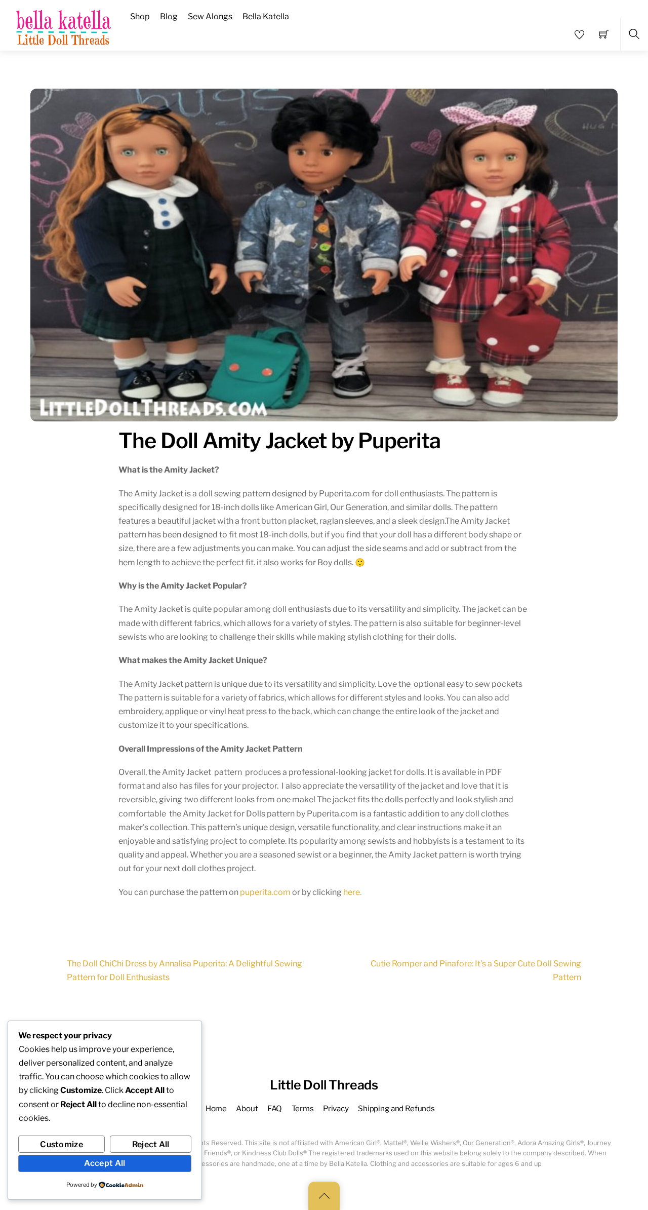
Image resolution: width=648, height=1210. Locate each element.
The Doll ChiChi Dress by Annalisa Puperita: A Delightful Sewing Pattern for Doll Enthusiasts (184, 970)
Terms (303, 1108)
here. (353, 892)
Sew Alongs (210, 16)
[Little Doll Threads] (64, 24)
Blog (169, 16)
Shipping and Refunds (396, 1108)
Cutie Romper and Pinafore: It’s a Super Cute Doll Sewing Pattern (476, 970)
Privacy (336, 1108)
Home (216, 1108)
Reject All (151, 1144)
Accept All (104, 1163)
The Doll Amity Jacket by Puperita (279, 440)
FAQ (274, 1108)
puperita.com (265, 892)
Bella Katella (265, 16)
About (247, 1108)
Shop (140, 16)
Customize (61, 1144)
